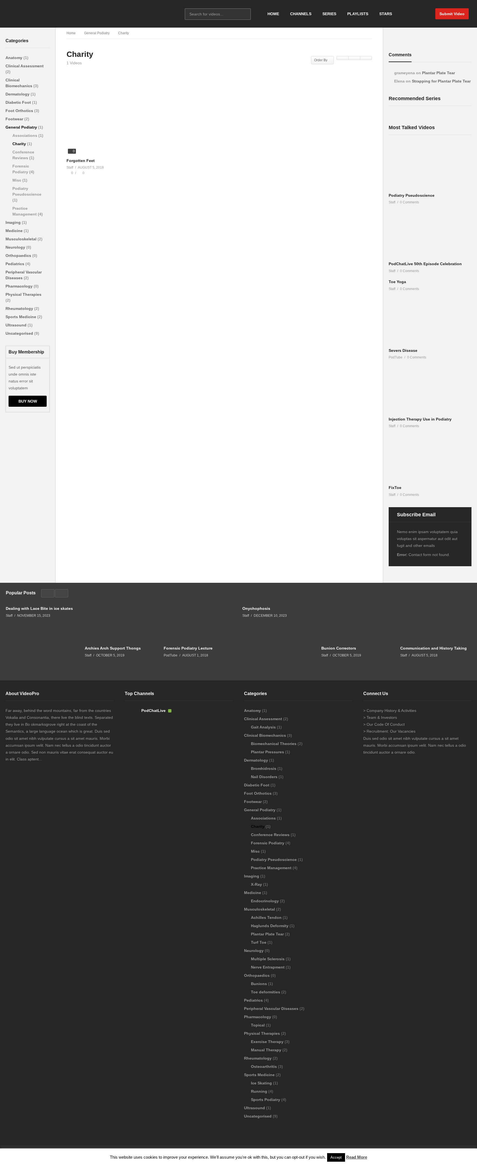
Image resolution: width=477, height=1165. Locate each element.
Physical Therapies (23, 294)
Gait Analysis (264, 727)
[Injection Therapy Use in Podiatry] (430, 390)
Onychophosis (256, 608)
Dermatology (18, 94)
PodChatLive (154, 710)
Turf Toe (259, 942)
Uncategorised (20, 333)
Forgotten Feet (81, 160)
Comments (400, 54)
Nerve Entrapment (268, 967)
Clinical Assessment (25, 66)
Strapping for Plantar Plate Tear (441, 81)
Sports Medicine (21, 317)
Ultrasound (17, 325)
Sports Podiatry (266, 1099)
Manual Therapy (266, 1050)
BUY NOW (27, 401)
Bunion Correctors (338, 648)
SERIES (329, 14)
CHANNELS (300, 14)
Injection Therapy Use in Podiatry (420, 419)
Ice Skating (262, 1083)
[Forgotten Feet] (115, 119)
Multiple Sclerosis (268, 959)
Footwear (15, 119)
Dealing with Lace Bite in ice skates (39, 608)
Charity (19, 144)
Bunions (259, 984)
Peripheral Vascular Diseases (272, 1008)
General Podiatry (22, 127)
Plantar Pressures (268, 752)
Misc (17, 180)
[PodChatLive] (132, 716)
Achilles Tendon (267, 917)
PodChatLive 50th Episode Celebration (425, 264)
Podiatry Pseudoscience (411, 195)
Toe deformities (266, 992)
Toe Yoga (397, 282)
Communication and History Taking (433, 648)
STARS (385, 14)
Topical (258, 1025)
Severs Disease (403, 350)
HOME (273, 14)
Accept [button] (336, 1157)
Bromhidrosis (264, 768)
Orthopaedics (19, 255)
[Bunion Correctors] (356, 623)
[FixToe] (430, 458)
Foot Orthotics (20, 110)
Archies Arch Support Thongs (113, 648)
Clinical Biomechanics (265, 735)
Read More (356, 1157)
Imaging (14, 222)
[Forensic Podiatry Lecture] (199, 623)
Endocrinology (265, 901)
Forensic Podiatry (268, 843)
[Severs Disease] (430, 321)
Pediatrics (15, 264)
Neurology (16, 247)
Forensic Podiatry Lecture (188, 648)
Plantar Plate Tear (438, 73)
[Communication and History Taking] (435, 623)
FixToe (395, 487)
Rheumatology (20, 308)
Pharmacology (20, 286)
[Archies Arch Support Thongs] (120, 623)
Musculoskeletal (22, 239)
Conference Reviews (271, 834)
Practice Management (272, 868)
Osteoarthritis (264, 1066)
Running (259, 1091)
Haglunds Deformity (270, 926)
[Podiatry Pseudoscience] (430, 166)
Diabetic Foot (19, 102)
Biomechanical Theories (274, 743)
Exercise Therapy (268, 1041)
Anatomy (14, 57)
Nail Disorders (265, 777)
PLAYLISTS (357, 14)
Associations (25, 135)
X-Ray (257, 884)
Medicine (15, 230)
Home (71, 33)
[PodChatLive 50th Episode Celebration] (430, 235)
